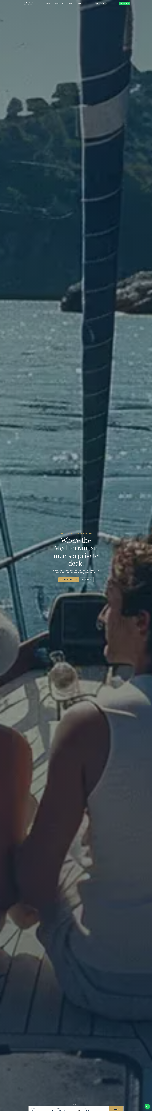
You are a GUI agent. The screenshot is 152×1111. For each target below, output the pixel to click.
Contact (79, 3)
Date (59, 1108)
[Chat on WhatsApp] (147, 1106)
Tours (56, 3)
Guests (86, 1108)
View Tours (86, 579)
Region (33, 1108)
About (71, 3)
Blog (64, 3)
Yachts (49, 3)
